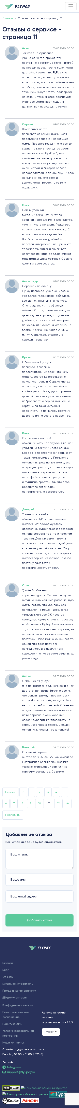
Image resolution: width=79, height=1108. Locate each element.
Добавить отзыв (39, 920)
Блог (5, 970)
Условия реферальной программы (18, 1033)
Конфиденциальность (17, 1005)
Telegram (13, 1067)
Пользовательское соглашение (15, 1015)
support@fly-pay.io (20, 1072)
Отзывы (7, 977)
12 (58, 803)
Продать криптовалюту (19, 990)
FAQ (5, 998)
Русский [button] (50, 1032)
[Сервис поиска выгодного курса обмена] (25, 1094)
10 (39, 803)
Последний (12, 815)
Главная (7, 963)
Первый (10, 792)
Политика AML (12, 1024)
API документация (14, 997)
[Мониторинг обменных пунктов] (30, 1100)
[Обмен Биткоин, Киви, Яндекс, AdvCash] (11, 1100)
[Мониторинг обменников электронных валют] (58, 1094)
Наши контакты (13, 1042)
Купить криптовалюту (17, 983)
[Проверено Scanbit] (44, 1088)
